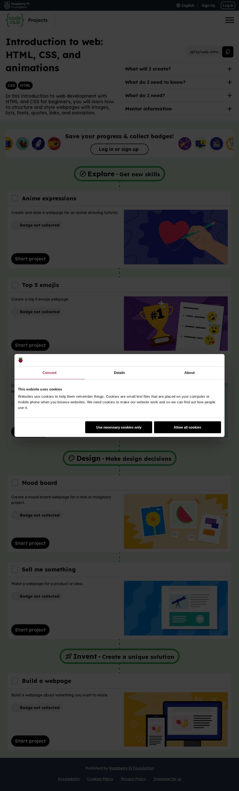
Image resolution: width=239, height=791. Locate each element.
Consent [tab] (49, 373)
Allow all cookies (187, 427)
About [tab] (189, 373)
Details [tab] (119, 373)
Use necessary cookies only (118, 427)
